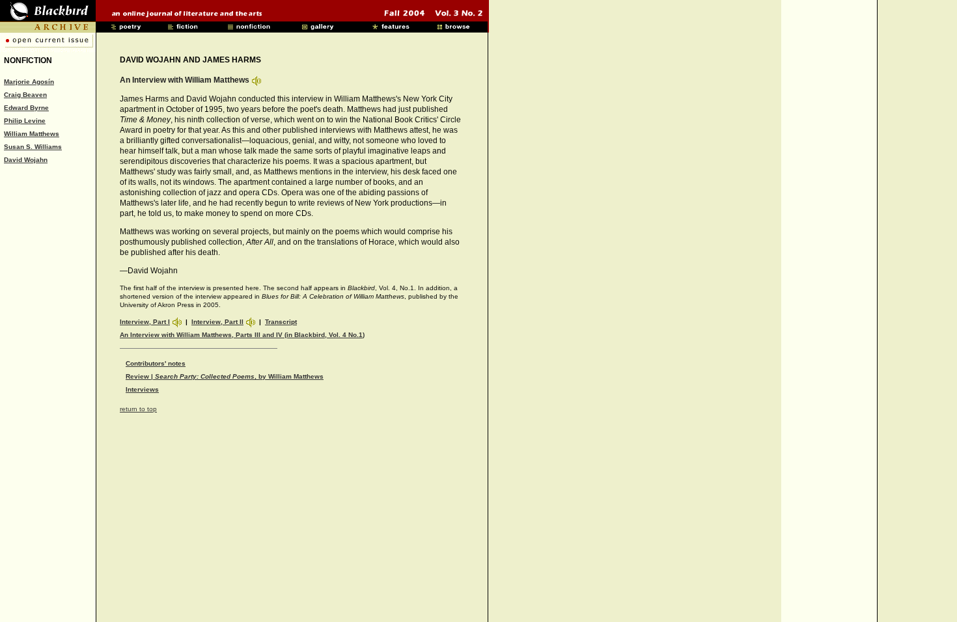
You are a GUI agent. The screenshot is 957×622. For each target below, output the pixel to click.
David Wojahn (26, 159)
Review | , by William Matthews (225, 376)
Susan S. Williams (33, 146)
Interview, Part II (217, 321)
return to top (138, 408)
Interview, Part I (145, 321)
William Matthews (31, 133)
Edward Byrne (26, 107)
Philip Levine (25, 120)
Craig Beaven (25, 94)
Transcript (281, 321)
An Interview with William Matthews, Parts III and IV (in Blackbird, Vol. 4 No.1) (242, 334)
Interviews (142, 389)
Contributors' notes (156, 363)
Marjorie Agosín (29, 81)
